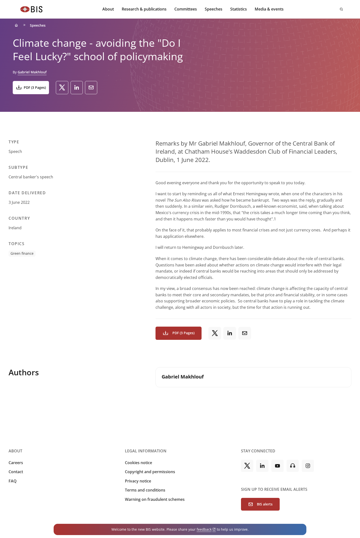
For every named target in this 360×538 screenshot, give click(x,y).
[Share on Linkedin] (77, 87)
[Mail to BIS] (91, 87)
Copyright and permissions (150, 471)
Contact (16, 471)
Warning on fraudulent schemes (155, 499)
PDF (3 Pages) (35, 87)
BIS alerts (265, 504)
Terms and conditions (145, 490)
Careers (16, 462)
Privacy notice (138, 481)
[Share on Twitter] (62, 87)
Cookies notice (138, 462)
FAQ (13, 481)
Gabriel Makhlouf (32, 72)
